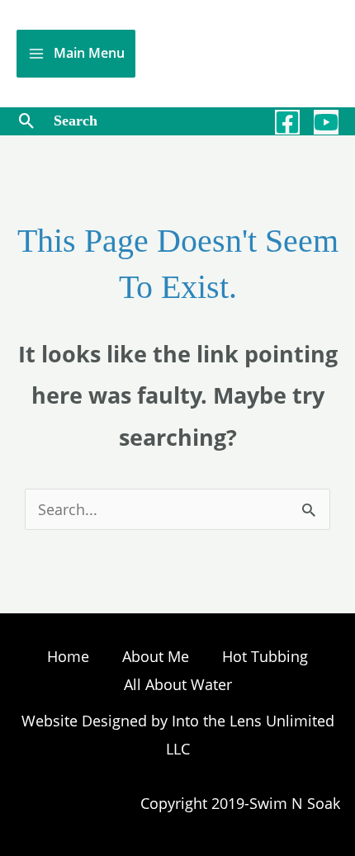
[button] (27, 121)
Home (68, 656)
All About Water (178, 684)
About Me (155, 656)
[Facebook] (287, 122)
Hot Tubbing (265, 656)
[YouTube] (326, 122)
